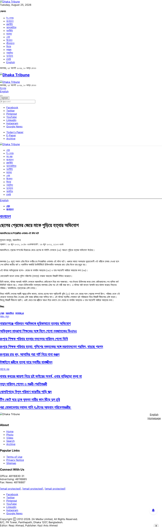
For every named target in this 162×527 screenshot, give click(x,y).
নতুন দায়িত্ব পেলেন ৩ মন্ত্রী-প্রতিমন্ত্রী (23, 384)
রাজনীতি (9, 24)
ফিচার (8, 46)
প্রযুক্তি (9, 52)
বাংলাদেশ (9, 21)
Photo (9, 434)
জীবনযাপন (10, 43)
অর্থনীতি (9, 30)
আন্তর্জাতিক (11, 27)
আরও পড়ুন (4, 316)
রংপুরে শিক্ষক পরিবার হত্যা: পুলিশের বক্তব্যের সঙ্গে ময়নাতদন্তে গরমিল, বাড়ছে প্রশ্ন (51, 346)
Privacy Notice (15, 460)
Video (9, 437)
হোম (8, 150)
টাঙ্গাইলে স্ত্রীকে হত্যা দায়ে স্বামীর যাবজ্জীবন (26, 362)
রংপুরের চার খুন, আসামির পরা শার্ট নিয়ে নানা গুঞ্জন (29, 354)
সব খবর (9, 156)
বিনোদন (9, 40)
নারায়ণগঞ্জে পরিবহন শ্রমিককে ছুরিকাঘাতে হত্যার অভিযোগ (35, 323)
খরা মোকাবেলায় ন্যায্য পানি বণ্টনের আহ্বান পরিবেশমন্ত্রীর (35, 407)
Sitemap (11, 463)
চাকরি (8, 59)
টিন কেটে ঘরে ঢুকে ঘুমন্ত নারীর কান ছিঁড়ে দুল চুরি (30, 399)
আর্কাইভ (9, 191)
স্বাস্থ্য (8, 49)
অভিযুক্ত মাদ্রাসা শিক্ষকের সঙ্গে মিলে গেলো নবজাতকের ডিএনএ (38, 331)
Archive (10, 138)
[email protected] (10, 488)
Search (10, 441)
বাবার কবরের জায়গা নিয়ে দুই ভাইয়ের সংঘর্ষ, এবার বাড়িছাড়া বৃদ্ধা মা (41, 376)
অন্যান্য (9, 56)
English (10, 62)
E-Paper (11, 135)
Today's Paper (14, 132)
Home (9, 431)
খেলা (8, 37)
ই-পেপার (9, 17)
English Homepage (154, 416)
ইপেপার (3, 88)
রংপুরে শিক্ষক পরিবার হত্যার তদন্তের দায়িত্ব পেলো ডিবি (34, 338)
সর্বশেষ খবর (4, 369)
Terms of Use (14, 456)
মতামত (9, 33)
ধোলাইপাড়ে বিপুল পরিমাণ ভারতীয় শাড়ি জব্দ (26, 391)
